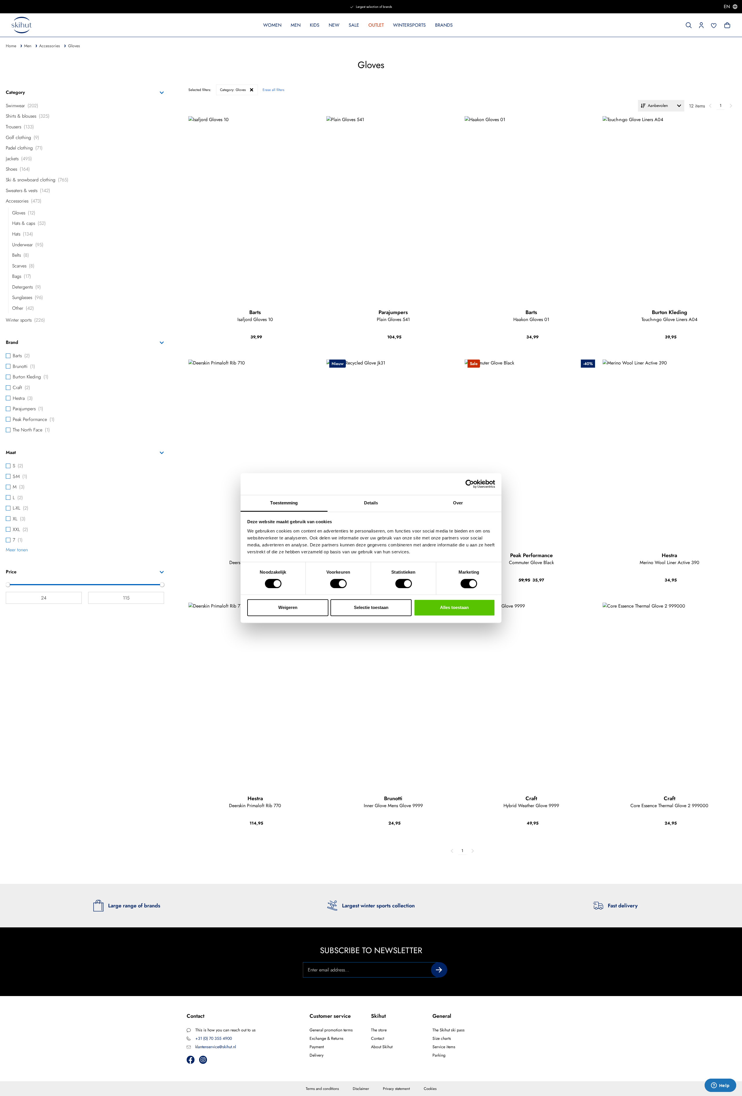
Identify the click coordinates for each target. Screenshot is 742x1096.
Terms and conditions (322, 1088)
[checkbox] (85, 105)
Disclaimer (361, 1088)
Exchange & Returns (326, 1038)
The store (379, 1030)
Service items (443, 1047)
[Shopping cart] (726, 24)
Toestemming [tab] (284, 502)
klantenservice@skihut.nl (215, 1047)
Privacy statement (396, 1088)
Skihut (378, 1016)
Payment (317, 1047)
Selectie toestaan (371, 607)
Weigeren (287, 607)
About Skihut (381, 1047)
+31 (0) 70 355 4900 (213, 1038)
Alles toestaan (454, 607)
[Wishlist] (714, 25)
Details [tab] (371, 502)
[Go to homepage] (22, 25)
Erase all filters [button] (273, 89)
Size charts (441, 1038)
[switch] (338, 583)
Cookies (430, 1088)
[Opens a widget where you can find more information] (720, 1086)
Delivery (316, 1055)
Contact (377, 1038)
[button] (701, 24)
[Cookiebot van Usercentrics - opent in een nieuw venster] (469, 483)
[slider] (8, 585)
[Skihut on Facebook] (190, 1060)
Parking (438, 1055)
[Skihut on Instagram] (203, 1060)
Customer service (330, 1016)
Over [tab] (458, 502)
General (441, 1016)
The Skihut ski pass (448, 1030)
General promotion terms (331, 1030)
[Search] (688, 24)
